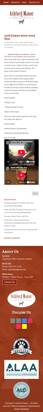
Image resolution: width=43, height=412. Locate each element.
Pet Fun (35, 45)
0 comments (9, 47)
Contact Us (34, 2)
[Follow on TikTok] (18, 326)
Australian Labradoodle (21, 45)
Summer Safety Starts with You (16, 216)
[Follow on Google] (24, 320)
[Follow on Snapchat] (24, 326)
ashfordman (10, 42)
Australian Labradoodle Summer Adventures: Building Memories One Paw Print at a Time (20, 223)
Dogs (30, 45)
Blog (24, 2)
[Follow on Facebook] (12, 320)
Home (6, 2)
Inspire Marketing (21, 409)
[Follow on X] (18, 320)
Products (15, 2)
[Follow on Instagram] (30, 320)
